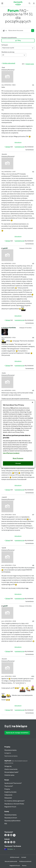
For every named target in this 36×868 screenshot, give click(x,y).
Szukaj (6, 811)
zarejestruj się (19, 147)
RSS (5, 823)
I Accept (18, 463)
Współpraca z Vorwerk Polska (14, 804)
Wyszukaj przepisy (10, 750)
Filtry (19, 40)
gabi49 (5, 248)
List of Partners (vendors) (11, 453)
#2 (33, 172)
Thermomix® (8, 786)
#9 (33, 621)
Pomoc (24, 865)
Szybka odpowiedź (9, 63)
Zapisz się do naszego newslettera (17, 733)
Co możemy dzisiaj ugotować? (14, 801)
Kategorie (7, 753)
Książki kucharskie (10, 792)
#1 (33, 85)
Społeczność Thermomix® (13, 783)
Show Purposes (18, 458)
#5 (33, 390)
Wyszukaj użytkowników (12, 821)
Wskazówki (8, 798)
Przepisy (7, 747)
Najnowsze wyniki (8, 48)
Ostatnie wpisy (9, 775)
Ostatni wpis (30, 64)
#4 (33, 337)
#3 (33, 263)
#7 (33, 515)
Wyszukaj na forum (10, 818)
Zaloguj (7, 147)
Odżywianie (8, 795)
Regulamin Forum (10, 807)
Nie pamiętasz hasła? (11, 772)
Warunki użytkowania (11, 861)
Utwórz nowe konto (10, 769)
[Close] (32, 402)
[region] (18, 434)
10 (3, 55)
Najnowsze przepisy (11, 756)
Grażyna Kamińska (9, 327)
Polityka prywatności (25, 861)
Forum (6, 780)
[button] (2, 3)
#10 (32, 676)
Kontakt (23, 857)
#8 (33, 565)
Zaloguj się (7, 766)
